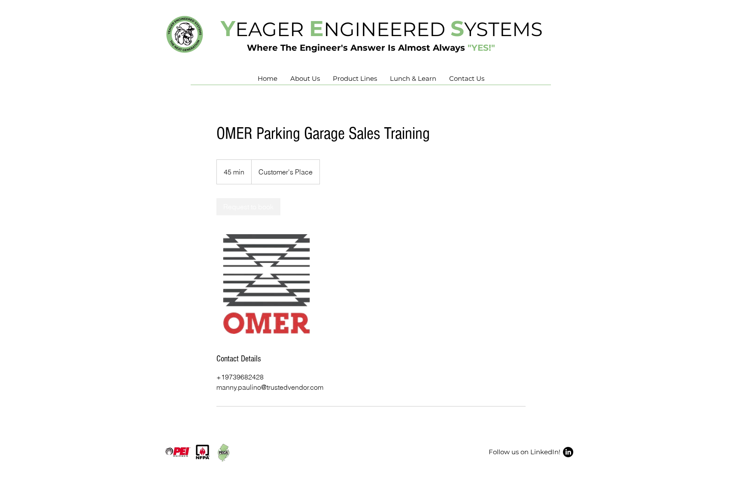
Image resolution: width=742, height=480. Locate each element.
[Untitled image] (266, 284)
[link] (248, 206)
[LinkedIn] (568, 452)
